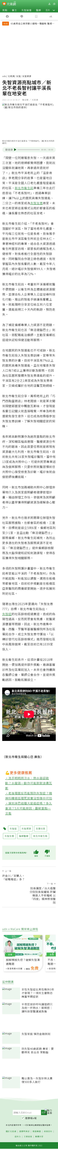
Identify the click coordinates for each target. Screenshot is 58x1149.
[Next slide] (54, 950)
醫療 (38, 10)
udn (4, 76)
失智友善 (36, 203)
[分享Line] (22, 16)
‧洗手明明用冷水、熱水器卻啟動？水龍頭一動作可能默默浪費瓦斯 (28, 783)
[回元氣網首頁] (11, 3)
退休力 (18, 1137)
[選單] (54, 4)
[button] (54, 10)
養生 (14, 10)
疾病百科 (48, 1131)
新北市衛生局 (24, 188)
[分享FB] (7, 16)
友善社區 (40, 828)
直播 (10, 954)
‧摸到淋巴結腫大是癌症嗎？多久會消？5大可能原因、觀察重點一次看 (28, 808)
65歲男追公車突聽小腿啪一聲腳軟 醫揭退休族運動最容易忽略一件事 (32, 24)
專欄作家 (39, 1137)
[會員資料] (49, 4)
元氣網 (11, 76)
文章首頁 (28, 1137)
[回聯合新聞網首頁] (4, 4)
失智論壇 (26, 10)
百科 (48, 10)
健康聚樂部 (24, 1131)
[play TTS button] (15, 149)
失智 (18, 76)
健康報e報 (31, 1118)
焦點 (4, 10)
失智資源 (26, 828)
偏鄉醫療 (23, 835)
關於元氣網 (11, 1131)
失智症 (7, 614)
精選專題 (37, 1131)
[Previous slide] (4, 950)
